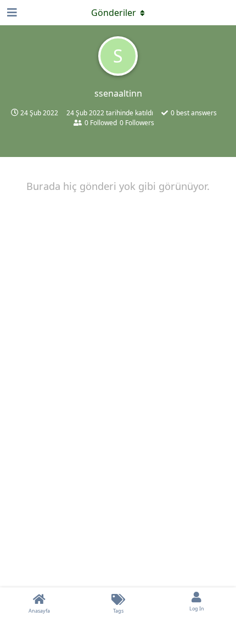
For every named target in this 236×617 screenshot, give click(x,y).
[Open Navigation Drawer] (11, 12)
